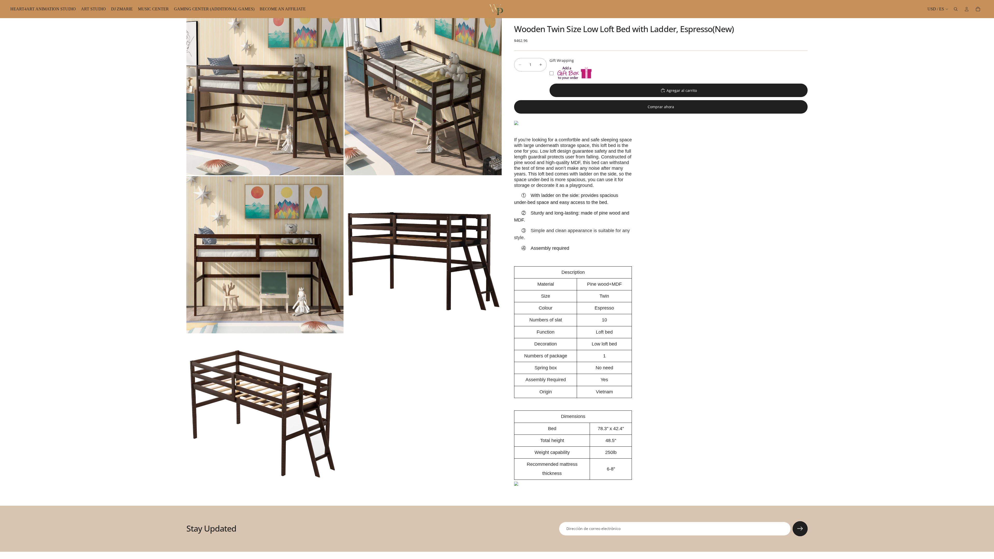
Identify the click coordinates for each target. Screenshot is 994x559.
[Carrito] (978, 9)
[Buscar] (955, 9)
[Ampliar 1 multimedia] (264, 96)
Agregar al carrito (682, 90)
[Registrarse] (800, 528)
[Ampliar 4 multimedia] (423, 254)
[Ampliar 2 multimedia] (423, 96)
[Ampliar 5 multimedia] (264, 412)
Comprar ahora (661, 106)
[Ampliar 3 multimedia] (264, 254)
